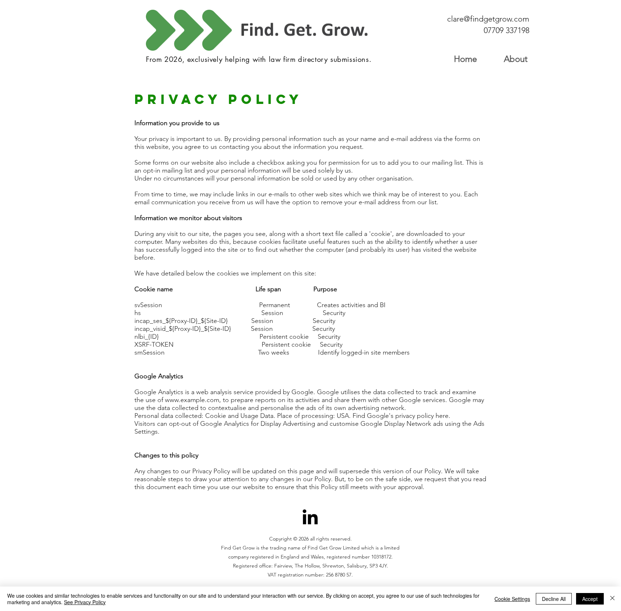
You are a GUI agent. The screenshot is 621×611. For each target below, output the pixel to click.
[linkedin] (310, 517)
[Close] (612, 598)
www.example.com (192, 400)
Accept (590, 598)
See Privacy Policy (85, 602)
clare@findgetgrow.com (488, 19)
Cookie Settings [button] (512, 598)
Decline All (554, 598)
